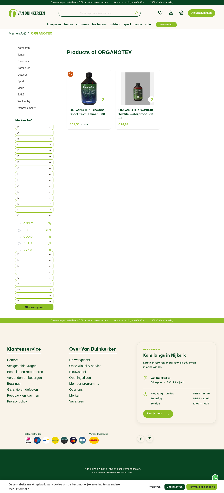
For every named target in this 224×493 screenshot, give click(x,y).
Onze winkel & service (85, 366)
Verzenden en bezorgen (24, 377)
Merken (74, 395)
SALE (21, 94)
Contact (12, 360)
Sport (21, 81)
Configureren (175, 486)
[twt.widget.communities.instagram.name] (149, 438)
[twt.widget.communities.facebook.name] (140, 438)
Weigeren (155, 486)
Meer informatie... (20, 489)
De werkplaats (79, 360)
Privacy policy (17, 401)
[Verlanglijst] (160, 12)
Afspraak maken (27, 108)
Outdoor (22, 74)
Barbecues (24, 68)
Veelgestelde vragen (22, 366)
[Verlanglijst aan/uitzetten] (102, 99)
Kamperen (24, 47)
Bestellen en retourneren (25, 372)
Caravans (23, 61)
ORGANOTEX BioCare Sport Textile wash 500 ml (87, 113)
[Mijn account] (170, 12)
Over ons (76, 389)
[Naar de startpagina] (27, 13)
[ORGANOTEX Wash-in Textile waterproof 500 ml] (137, 88)
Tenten (21, 54)
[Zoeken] (137, 13)
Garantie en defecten (22, 389)
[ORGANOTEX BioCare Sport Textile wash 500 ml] (89, 88)
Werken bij (24, 101)
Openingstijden (80, 377)
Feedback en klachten (23, 395)
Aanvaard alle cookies (202, 486)
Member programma (84, 383)
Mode (21, 88)
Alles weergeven (34, 307)
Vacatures (76, 401)
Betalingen (14, 383)
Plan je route (158, 414)
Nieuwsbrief (77, 372)
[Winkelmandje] (180, 12)
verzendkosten (131, 469)
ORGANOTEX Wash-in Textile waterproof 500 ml (135, 113)
